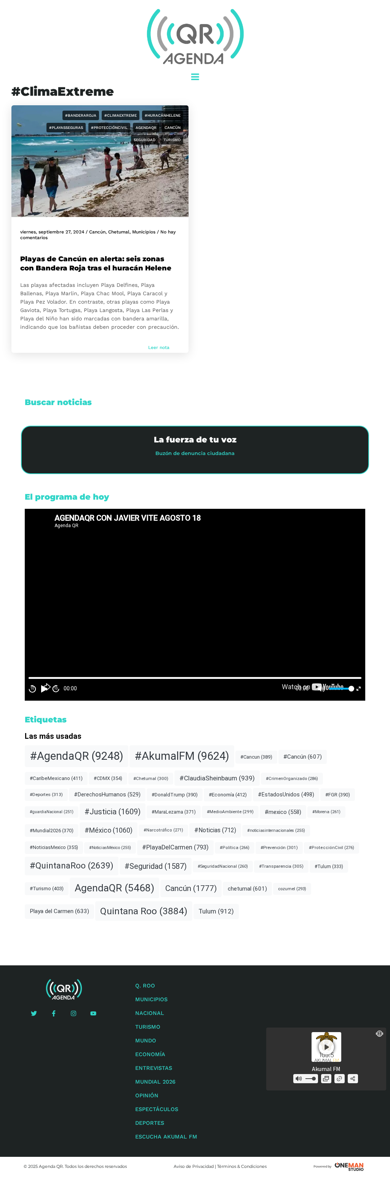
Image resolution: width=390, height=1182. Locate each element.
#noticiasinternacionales (276, 830)
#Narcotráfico (163, 830)
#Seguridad (156, 866)
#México (109, 830)
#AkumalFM (181, 755)
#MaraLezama (174, 812)
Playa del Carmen (59, 911)
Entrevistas (153, 1068)
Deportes (149, 1123)
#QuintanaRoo (71, 865)
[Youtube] (93, 1013)
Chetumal (118, 232)
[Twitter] (34, 1013)
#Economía (228, 795)
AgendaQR (146, 127)
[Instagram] (73, 1013)
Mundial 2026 (155, 1082)
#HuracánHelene (163, 115)
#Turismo (47, 888)
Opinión (146, 1095)
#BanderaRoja (80, 115)
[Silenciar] (321, 689)
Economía (150, 1054)
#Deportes (46, 794)
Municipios (143, 232)
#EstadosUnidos (286, 794)
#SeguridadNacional (223, 866)
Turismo (172, 140)
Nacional (149, 1013)
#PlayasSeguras (66, 127)
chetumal (247, 888)
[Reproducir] (44, 689)
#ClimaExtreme (120, 115)
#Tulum (329, 866)
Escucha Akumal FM (166, 1137)
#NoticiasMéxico (110, 847)
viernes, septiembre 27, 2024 (52, 232)
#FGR (337, 795)
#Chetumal (150, 778)
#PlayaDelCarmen (175, 847)
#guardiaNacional (52, 811)
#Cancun (256, 757)
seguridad (144, 140)
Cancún (173, 127)
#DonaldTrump (175, 795)
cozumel (292, 888)
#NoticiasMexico (54, 847)
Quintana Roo (143, 911)
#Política (234, 847)
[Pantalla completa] (358, 689)
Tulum (216, 911)
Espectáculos (156, 1109)
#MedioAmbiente (230, 811)
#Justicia (113, 811)
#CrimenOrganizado (292, 778)
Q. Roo (145, 986)
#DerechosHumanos (107, 794)
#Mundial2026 (52, 830)
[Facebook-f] (54, 1013)
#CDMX (108, 778)
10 (32, 688)
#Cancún (302, 756)
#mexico (283, 812)
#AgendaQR (76, 755)
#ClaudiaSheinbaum (217, 778)
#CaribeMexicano (56, 778)
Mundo (145, 1040)
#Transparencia (281, 866)
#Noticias (215, 830)
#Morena (326, 811)
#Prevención (279, 847)
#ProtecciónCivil (109, 127)
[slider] (340, 689)
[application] (195, 605)
